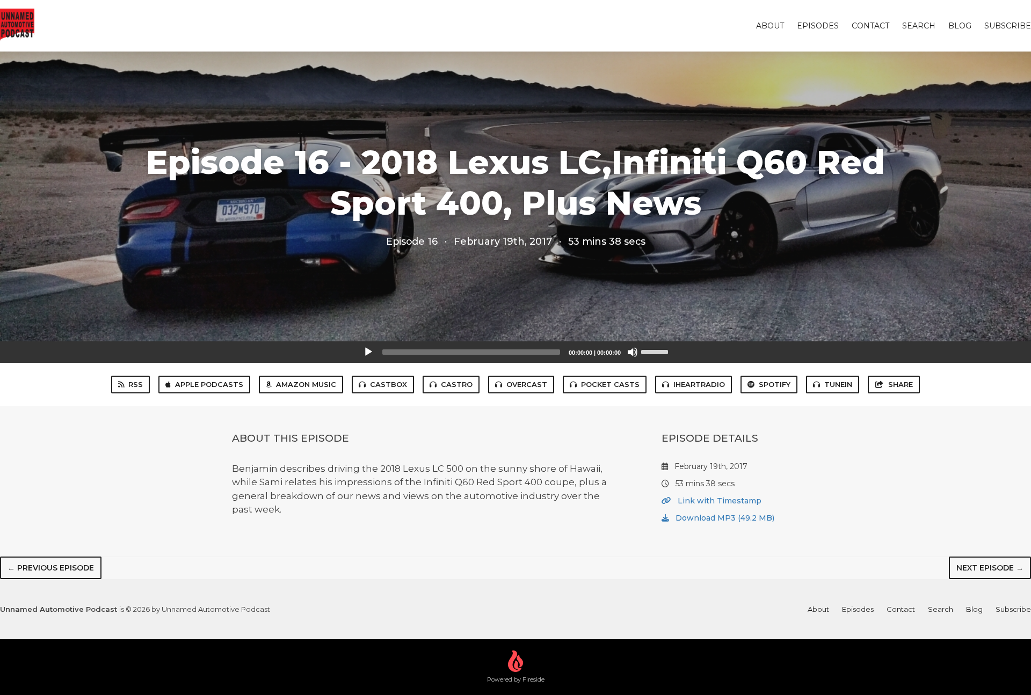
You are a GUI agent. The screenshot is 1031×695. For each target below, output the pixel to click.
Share (900, 384)
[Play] (368, 352)
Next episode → (989, 568)
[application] (515, 352)
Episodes (818, 26)
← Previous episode (51, 568)
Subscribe (1007, 26)
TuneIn (838, 384)
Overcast (526, 384)
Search (918, 26)
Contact (870, 26)
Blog (959, 26)
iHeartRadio (699, 384)
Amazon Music (306, 384)
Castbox (388, 384)
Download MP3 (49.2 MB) (723, 518)
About (770, 26)
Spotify (774, 384)
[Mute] (632, 352)
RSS (135, 384)
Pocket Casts (610, 384)
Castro (457, 384)
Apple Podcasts (209, 384)
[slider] (656, 351)
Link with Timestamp (718, 501)
